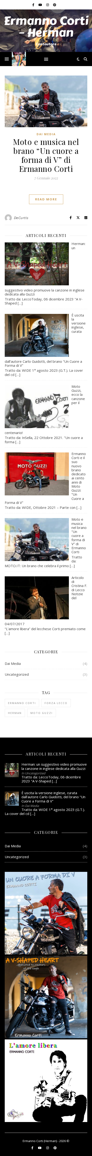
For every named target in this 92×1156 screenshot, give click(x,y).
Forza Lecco (56, 703)
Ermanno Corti (22, 703)
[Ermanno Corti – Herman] (19, 59)
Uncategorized (17, 674)
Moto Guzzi (41, 713)
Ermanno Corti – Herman (46, 27)
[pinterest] (54, 5)
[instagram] (48, 5)
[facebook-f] (33, 5)
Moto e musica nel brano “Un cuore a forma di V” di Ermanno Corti (46, 155)
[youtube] (40, 5)
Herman (15, 713)
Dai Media (46, 134)
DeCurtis (21, 217)
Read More (46, 199)
